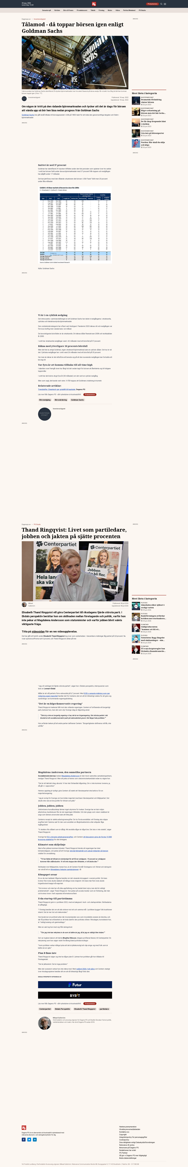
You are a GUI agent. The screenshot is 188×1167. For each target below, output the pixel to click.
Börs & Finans (68, 10)
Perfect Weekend (129, 10)
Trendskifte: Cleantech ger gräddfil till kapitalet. (57, 389)
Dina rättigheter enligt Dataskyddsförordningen (137, 1142)
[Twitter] (29, 1139)
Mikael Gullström (59, 1018)
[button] (75, 984)
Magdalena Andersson (71, 776)
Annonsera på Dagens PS (129, 1148)
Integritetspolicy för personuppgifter (133, 1137)
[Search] (161, 4)
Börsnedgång (44, 400)
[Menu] (165, 4)
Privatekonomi (82, 10)
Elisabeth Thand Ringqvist (84, 1009)
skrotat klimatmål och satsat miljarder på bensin (89, 851)
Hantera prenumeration (127, 1127)
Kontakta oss (124, 1132)
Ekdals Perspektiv (62, 1009)
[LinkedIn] (35, 1139)
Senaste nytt (46, 10)
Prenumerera (152, 4)
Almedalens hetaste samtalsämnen (64, 869)
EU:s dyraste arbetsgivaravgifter (60, 837)
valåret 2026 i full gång (85, 969)
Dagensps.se (26, 19)
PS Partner (123, 1153)
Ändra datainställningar (127, 1158)
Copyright (123, 1135)
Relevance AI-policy (126, 1145)
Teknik (93, 10)
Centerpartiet (45, 1009)
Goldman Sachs (28, 115)
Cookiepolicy (124, 1140)
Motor (110, 10)
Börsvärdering (61, 400)
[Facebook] (24, 1139)
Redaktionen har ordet (127, 1150)
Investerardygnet (40, 19)
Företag (101, 10)
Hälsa (118, 10)
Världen (57, 10)
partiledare (104, 1009)
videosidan (38, 631)
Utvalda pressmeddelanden (129, 1129)
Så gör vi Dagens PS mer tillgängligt (133, 1155)
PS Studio (142, 10)
